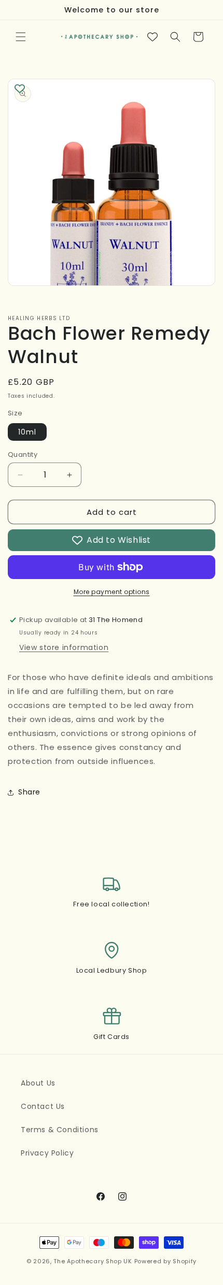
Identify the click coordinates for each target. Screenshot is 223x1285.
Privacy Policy (47, 1153)
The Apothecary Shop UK (92, 1261)
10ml (27, 432)
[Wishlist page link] (152, 37)
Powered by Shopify (165, 1261)
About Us (38, 1083)
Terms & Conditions (60, 1129)
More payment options (112, 591)
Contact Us (43, 1106)
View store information (63, 647)
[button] (20, 36)
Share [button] (29, 792)
